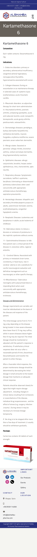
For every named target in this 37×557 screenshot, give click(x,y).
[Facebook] (7, 477)
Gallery (23, 487)
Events (23, 482)
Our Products (25, 477)
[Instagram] (7, 482)
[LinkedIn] (12, 477)
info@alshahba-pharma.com (22, 6)
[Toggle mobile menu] (33, 15)
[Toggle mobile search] (33, 18)
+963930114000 (10, 506)
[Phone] (12, 482)
